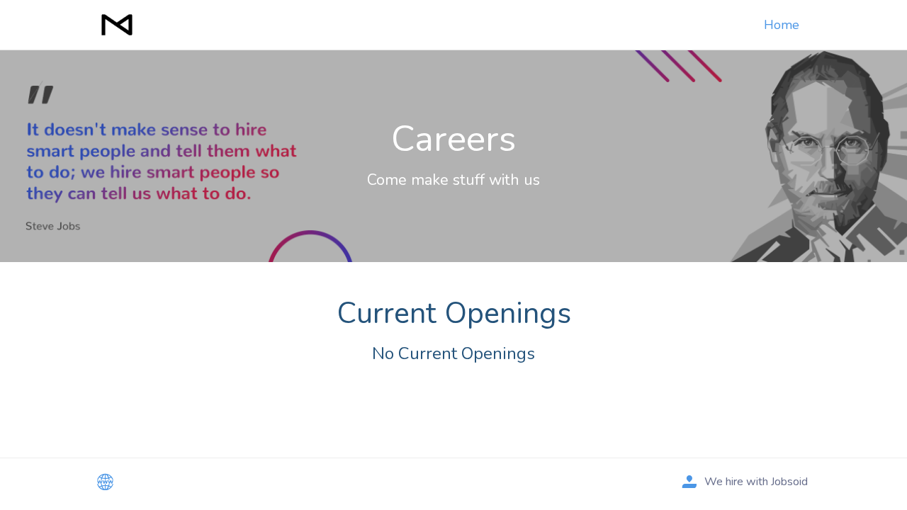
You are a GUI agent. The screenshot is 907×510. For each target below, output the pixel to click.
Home (781, 24)
